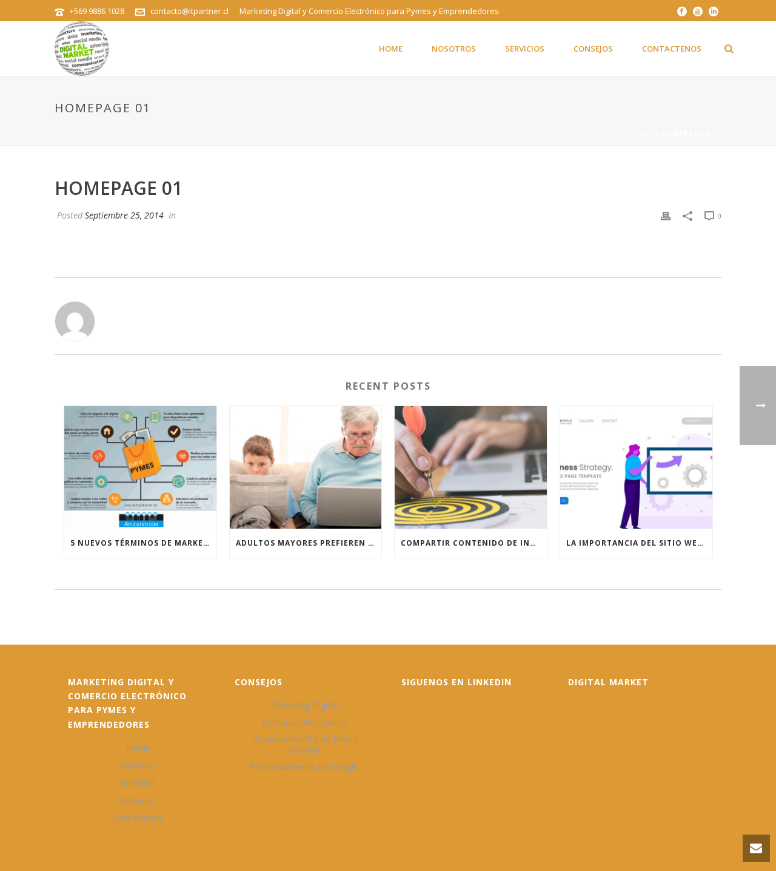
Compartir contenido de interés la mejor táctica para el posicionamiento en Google (474, 543)
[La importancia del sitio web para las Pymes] (636, 467)
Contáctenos (138, 818)
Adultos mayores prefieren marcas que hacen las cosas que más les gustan (309, 543)
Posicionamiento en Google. (304, 767)
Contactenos (671, 48)
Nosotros (454, 48)
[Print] (666, 215)
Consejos (593, 48)
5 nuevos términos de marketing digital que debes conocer (143, 543)
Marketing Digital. (304, 705)
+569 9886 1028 (97, 10)
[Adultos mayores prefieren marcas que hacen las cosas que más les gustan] (306, 467)
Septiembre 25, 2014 (124, 215)
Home (391, 48)
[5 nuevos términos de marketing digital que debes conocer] (140, 467)
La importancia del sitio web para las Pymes (639, 543)
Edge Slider (630, 133)
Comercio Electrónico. (305, 722)
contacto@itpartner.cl (189, 10)
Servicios (524, 48)
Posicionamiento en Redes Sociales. (304, 744)
